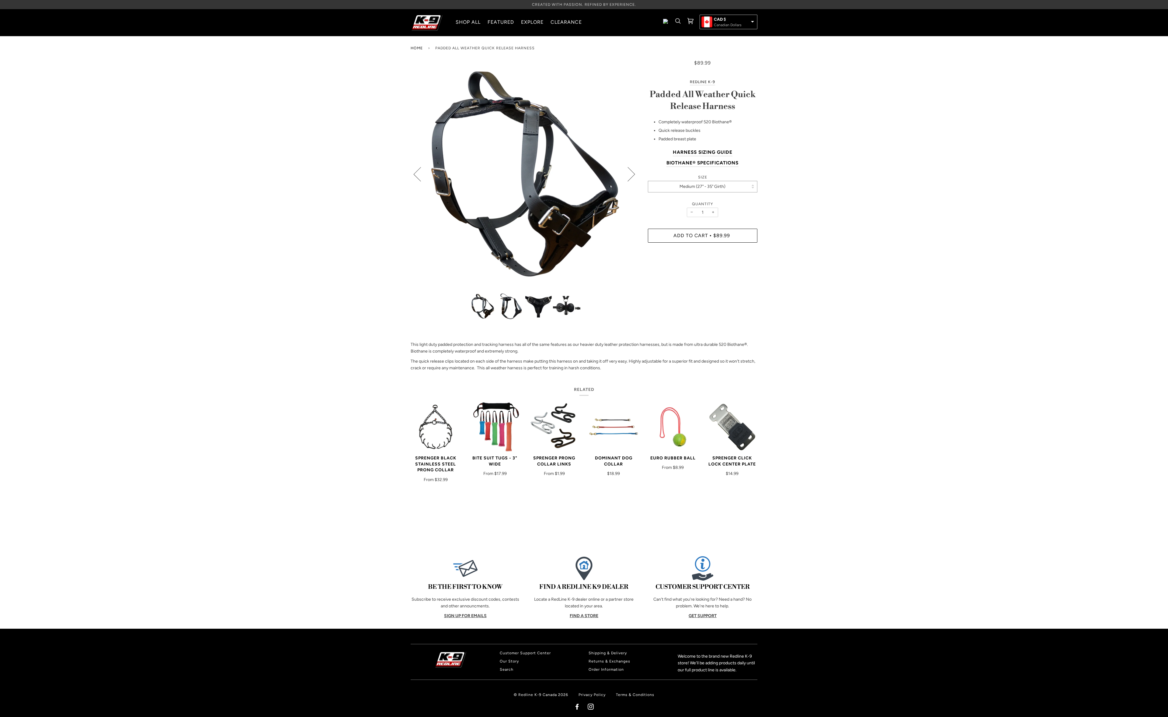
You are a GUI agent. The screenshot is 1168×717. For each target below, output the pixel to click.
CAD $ (720, 19)
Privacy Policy (592, 694)
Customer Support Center (525, 653)
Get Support (703, 615)
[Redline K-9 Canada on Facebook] (577, 707)
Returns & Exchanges (609, 661)
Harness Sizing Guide (702, 152)
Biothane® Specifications (702, 163)
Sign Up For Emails (465, 615)
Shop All (468, 22)
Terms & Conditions (635, 694)
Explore (532, 22)
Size (702, 177)
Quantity (702, 204)
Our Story (509, 661)
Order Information (606, 669)
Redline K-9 (702, 81)
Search (506, 669)
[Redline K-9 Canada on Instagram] (591, 707)
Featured (501, 22)
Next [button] (628, 174)
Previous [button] (421, 174)
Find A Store (584, 615)
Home (417, 48)
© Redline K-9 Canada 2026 (541, 694)
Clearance (566, 22)
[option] (525, 174)
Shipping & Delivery (608, 653)
